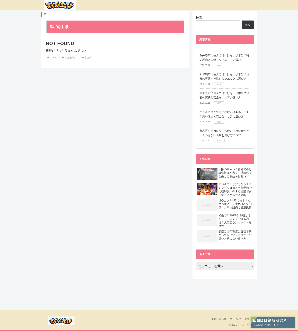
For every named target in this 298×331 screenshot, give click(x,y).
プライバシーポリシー (242, 319)
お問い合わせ (219, 319)
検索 (199, 17)
